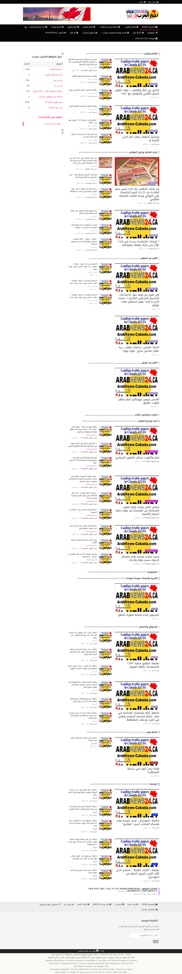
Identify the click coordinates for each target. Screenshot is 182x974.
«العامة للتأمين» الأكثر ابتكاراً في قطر (83, 90)
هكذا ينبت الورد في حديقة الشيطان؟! (143, 770)
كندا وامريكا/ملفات (151, 451)
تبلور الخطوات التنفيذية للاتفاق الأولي (83, 106)
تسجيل (141, 1)
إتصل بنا (118, 904)
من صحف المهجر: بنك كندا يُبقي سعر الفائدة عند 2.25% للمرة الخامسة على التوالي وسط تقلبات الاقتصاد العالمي (137, 194)
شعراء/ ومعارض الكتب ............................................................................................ (121, 415)
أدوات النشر (82, 904)
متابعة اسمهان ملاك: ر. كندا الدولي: (47, 91)
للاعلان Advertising (54, 33)
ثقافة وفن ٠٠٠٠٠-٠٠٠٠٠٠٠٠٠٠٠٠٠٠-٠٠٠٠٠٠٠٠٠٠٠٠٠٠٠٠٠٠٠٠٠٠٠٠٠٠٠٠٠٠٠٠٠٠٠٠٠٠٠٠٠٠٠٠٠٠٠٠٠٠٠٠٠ (122, 732)
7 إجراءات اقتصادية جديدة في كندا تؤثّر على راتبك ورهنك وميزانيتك (138, 243)
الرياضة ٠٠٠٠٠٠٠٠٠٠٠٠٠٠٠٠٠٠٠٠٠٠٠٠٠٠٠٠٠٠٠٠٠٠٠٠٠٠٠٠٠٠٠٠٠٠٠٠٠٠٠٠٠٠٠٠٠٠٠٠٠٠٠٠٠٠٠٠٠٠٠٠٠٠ (123, 784)
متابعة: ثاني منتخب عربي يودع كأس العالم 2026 (83, 871)
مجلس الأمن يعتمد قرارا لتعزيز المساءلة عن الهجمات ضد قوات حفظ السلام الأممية (137, 510)
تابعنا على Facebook (50, 117)
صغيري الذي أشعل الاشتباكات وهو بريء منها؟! (84, 739)
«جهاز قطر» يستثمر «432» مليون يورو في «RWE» (82, 121)
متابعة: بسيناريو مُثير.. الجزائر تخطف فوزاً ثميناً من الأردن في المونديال (84, 857)
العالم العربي (153, 84)
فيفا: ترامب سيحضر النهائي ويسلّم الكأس (84, 541)
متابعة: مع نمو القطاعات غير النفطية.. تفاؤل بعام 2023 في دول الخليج (83, 700)
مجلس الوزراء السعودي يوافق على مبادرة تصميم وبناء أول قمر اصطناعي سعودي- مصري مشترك (83, 479)
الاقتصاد (154, 657)
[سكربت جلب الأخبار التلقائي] (88, 951)
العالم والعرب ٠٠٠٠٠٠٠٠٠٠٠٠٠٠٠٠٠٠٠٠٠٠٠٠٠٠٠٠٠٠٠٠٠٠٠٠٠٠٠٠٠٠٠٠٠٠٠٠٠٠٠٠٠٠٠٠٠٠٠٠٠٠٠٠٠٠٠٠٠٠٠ (121, 54)
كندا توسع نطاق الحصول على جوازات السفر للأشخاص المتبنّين (83, 212)
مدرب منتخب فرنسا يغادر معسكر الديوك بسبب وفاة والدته (140, 558)
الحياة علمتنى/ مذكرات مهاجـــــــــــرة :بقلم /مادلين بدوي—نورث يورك (139, 349)
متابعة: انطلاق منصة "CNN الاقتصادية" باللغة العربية (143, 665)
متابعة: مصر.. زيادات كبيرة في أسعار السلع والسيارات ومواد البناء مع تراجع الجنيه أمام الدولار (83, 652)
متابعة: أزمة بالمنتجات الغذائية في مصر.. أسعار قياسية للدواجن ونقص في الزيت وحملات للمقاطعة (138, 716)
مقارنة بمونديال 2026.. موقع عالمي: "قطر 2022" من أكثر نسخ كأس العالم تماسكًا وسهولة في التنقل (83, 429)
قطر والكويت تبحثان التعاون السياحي (137, 457)
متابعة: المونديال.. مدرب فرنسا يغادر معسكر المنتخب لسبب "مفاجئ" (138, 822)
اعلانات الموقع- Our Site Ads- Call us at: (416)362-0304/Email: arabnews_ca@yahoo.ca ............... (123, 890)
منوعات (155, 609)
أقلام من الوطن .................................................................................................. (122, 363)
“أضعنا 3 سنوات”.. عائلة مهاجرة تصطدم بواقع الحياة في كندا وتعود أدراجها (84, 241)
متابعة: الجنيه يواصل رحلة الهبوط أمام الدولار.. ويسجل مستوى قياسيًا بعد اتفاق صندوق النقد (82, 684)
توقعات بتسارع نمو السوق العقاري (84, 76)
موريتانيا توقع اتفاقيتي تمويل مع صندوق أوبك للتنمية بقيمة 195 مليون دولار (83, 460)
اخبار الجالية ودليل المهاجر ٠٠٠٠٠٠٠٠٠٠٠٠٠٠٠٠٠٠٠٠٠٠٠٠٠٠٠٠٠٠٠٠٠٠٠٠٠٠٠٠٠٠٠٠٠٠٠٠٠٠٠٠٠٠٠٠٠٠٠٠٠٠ (118, 152)
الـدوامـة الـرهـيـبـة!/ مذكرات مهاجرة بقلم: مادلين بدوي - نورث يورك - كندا (83, 282)
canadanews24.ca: (55, 69)
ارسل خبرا (68, 904)
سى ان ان (58, 86)
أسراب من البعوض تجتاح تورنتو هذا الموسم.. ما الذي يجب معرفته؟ (84, 226)
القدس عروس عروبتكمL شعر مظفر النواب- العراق (138, 401)
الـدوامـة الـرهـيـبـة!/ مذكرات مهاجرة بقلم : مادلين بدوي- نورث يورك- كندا (83, 296)
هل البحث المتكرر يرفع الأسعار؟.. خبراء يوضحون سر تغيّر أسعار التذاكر (83, 176)
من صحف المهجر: (55, 107)
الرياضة (73, 33)
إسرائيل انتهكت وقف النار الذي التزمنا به (140, 138)
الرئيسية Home (148, 27)
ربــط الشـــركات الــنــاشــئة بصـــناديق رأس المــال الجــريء (84, 135)
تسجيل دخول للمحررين (48, 904)
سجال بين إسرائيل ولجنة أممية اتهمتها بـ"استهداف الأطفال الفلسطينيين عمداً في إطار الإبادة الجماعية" (82, 62)
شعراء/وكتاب (56, 27)
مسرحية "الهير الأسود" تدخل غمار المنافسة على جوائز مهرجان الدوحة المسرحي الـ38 (84, 495)
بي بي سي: (57, 80)
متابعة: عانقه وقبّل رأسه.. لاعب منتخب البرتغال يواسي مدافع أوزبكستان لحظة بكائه (82, 792)
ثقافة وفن (137, 33)
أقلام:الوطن (72, 27)
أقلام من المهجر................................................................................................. (123, 258)
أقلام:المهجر (88, 27)
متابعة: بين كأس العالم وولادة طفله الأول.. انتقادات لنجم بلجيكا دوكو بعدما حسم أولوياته (82, 842)
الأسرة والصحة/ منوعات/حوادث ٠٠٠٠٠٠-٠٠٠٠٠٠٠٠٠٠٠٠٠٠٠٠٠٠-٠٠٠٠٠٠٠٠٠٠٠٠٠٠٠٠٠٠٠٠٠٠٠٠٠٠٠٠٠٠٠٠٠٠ (117, 578)
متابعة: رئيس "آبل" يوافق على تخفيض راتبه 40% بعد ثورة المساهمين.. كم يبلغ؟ (83, 635)
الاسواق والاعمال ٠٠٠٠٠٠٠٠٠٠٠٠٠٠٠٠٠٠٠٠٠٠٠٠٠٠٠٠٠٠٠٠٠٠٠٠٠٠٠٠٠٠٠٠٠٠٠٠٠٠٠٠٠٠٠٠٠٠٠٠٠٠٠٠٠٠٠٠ (120, 627)
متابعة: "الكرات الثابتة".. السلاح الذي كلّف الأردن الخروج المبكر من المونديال (137, 873)
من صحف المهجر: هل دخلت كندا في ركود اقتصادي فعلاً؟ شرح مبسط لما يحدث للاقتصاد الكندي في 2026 (83, 160)
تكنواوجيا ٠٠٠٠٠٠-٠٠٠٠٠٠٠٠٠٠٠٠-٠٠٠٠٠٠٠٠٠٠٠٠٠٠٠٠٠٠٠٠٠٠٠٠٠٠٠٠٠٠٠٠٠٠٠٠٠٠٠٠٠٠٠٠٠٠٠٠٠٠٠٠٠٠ (122, 572)
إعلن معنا (132, 904)
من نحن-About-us (101, 904)
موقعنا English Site (145, 38)
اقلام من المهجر (152, 289)
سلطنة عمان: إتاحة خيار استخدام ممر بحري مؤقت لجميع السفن (83, 527)
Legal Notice (148, 910)
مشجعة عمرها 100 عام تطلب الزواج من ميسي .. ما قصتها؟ (82, 555)
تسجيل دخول (152, 1)
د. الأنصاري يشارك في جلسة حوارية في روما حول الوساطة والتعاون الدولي (82, 445)
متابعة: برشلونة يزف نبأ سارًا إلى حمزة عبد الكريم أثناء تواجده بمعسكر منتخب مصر (83, 823)
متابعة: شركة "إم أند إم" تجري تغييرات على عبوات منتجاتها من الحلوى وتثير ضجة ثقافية (83, 715)
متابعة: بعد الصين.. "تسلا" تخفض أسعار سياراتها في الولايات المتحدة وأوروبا (82, 667)
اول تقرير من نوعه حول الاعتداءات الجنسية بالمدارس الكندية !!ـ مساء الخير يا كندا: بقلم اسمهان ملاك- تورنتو (138, 300)
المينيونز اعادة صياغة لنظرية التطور (138, 614)
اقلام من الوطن (152, 393)
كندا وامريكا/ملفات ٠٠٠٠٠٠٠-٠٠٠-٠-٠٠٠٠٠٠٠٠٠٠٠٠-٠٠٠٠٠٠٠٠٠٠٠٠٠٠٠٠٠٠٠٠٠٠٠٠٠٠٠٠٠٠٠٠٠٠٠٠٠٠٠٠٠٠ (119, 421)
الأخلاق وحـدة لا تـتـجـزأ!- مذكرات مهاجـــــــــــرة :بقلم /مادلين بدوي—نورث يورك (83, 266)
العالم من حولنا (92, 67)
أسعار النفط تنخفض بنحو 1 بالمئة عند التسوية (83, 511)
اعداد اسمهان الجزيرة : (53, 75)
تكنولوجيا (151, 33)
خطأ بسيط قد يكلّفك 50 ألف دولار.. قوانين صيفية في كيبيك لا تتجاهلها (83, 190)
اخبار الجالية (153, 183)
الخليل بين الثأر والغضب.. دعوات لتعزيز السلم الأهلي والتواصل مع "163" (137, 92)
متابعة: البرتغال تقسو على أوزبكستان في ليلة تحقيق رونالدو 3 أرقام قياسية (83, 808)
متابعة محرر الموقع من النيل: (50, 96)
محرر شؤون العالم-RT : (53, 102)
